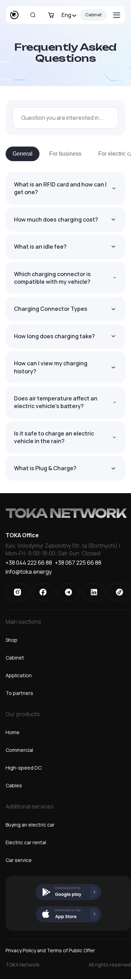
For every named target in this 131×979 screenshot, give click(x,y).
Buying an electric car (30, 824)
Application (19, 675)
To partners (19, 693)
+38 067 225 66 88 (78, 563)
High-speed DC (24, 767)
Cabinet (93, 15)
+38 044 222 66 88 (29, 563)
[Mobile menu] (116, 15)
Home (13, 732)
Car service (19, 860)
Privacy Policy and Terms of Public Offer (50, 950)
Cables (14, 785)
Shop (11, 639)
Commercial (19, 750)
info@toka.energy (29, 572)
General (22, 154)
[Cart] (51, 15)
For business (65, 154)
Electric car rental (26, 842)
